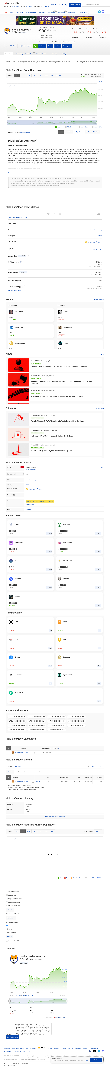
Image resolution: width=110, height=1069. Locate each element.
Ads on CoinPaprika (18, 1048)
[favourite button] (6, 46)
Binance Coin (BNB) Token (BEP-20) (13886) (39, 501)
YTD (46, 75)
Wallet (41, 46)
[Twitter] (96, 11)
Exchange (66, 46)
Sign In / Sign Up (75, 4)
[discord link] (103, 11)
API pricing (33, 1048)
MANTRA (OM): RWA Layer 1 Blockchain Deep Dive (52, 451)
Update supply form (14, 290)
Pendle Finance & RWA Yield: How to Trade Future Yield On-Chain (57, 421)
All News (101, 354)
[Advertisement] (55, 199)
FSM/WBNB (38, 781)
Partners (70, 1048)
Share (14, 46)
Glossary (85, 1048)
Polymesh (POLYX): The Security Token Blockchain (52, 436)
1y (40, 75)
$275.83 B (29, 6)
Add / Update (83, 12)
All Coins (78, 1048)
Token (100, 235)
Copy (99, 242)
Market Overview (31, 12)
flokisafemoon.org (96, 230)
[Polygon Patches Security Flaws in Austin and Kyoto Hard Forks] (18, 394)
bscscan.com (29, 495)
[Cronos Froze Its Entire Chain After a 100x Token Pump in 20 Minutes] (18, 365)
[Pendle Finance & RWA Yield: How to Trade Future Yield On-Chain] (18, 419)
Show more (11, 173)
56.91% (46, 6)
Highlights (42, 12)
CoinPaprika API (25, 132)
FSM (48, 214)
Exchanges (61, 12)
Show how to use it (31, 469)
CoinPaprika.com (11, 2)
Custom (58, 75)
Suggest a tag (30, 504)
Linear (61, 132)
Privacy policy (8, 1051)
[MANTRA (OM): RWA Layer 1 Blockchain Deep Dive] (18, 449)
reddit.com (29, 509)
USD (98, 214)
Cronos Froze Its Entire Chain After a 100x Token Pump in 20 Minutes (59, 367)
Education (20, 12)
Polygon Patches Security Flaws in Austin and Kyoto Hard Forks (57, 396)
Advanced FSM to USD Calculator (18, 217)
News (12, 12)
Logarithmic (68, 132)
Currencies (51, 12)
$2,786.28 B (15, 6)
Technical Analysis (93, 132)
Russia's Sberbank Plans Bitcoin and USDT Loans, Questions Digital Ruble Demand (61, 383)
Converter (57, 1048)
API (6, 12)
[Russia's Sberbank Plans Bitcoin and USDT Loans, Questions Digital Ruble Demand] (18, 379)
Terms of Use (27, 1051)
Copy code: (9, 1034)
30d (28, 75)
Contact (49, 1048)
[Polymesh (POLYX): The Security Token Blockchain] (18, 434)
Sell (57, 46)
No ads (64, 1048)
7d (22, 75)
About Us (7, 1048)
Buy (49, 46)
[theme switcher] (66, 4)
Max (52, 75)
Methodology (94, 1048)
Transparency (72, 12)
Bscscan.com (96, 249)
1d (17, 75)
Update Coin (38, 46)
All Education (100, 408)
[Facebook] (90, 1051)
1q (34, 75)
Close (96, 1060)
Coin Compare (26, 46)
